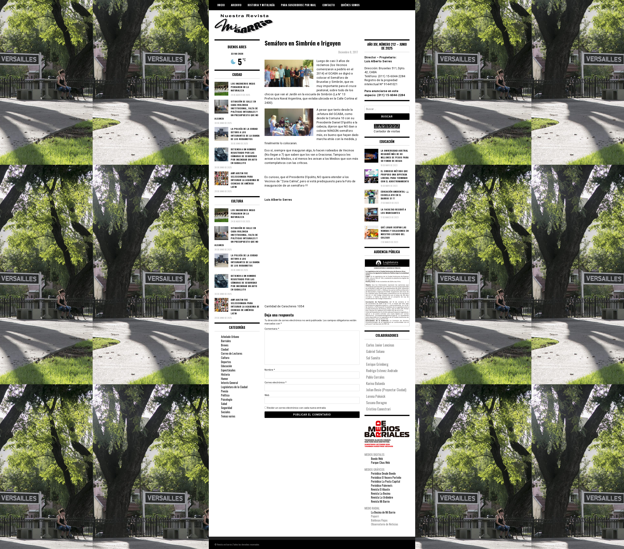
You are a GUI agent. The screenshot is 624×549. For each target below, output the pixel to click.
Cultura (225, 357)
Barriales (226, 341)
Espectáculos (228, 370)
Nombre (270, 369)
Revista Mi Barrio (380, 501)
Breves (224, 345)
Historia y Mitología (261, 5)
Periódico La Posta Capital (385, 481)
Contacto (328, 5)
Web (267, 395)
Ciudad (224, 349)
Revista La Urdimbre (382, 497)
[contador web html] (387, 126)
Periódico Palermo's (381, 485)
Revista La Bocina (380, 493)
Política (225, 395)
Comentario (272, 329)
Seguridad (226, 408)
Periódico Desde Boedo (383, 473)
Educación (226, 366)
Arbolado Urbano (230, 337)
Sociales (225, 412)
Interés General (229, 383)
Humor (224, 378)
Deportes (226, 362)
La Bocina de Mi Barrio (383, 512)
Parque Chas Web (380, 462)
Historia (225, 374)
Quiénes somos (350, 5)
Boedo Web (377, 458)
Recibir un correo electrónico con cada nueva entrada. (296, 408)
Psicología (226, 399)
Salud (224, 404)
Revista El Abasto (380, 489)
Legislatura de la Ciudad (234, 387)
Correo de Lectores (231, 353)
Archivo (236, 5)
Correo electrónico (276, 382)
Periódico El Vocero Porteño (386, 477)
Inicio (221, 5)
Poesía (224, 391)
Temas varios (228, 416)
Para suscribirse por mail (298, 5)
